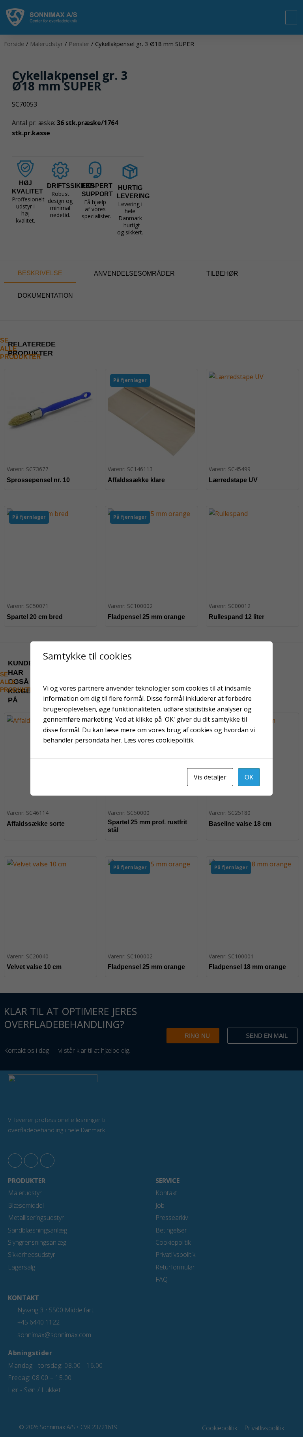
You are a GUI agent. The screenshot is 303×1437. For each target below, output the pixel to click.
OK (249, 777)
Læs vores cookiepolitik (159, 740)
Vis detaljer (210, 777)
